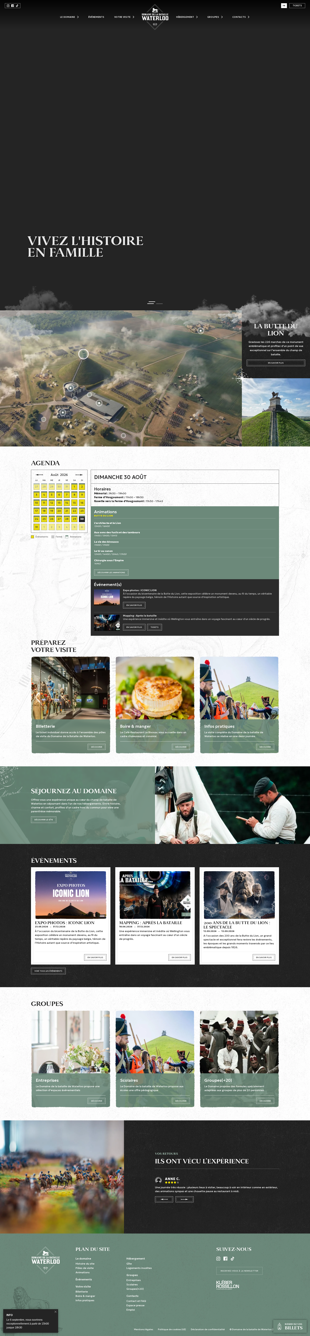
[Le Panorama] (70, 388)
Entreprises (133, 1280)
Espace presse (135, 1305)
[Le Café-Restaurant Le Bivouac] (63, 412)
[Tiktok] (17, 5)
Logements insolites (139, 1268)
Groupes (213, 17)
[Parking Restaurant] (43, 419)
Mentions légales (143, 1329)
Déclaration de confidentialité (208, 1329)
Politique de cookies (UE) (172, 1329)
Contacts (239, 17)
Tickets (297, 5)
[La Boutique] (89, 394)
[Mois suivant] (79, 475)
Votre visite (122, 17)
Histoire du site (85, 1263)
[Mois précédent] (39, 475)
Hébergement (185, 17)
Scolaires (132, 1284)
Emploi (130, 1309)
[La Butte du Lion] (83, 354)
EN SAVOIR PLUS (276, 363)
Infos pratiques (85, 1300)
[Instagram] (8, 5)
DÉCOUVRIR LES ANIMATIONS (111, 572)
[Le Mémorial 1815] (99, 403)
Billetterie (82, 1291)
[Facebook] (12, 5)
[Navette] (74, 399)
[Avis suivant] (185, 1199)
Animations (83, 1272)
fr (284, 5)
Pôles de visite (85, 1268)
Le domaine (67, 17)
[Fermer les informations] (55, 1312)
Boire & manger (85, 1296)
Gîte (129, 1263)
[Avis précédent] (164, 1199)
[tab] (150, 302)
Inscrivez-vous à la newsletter (239, 1271)
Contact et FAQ (136, 1301)
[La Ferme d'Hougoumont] (200, 330)
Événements (96, 17)
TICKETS (154, 627)
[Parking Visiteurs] (123, 435)
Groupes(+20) (135, 1288)
